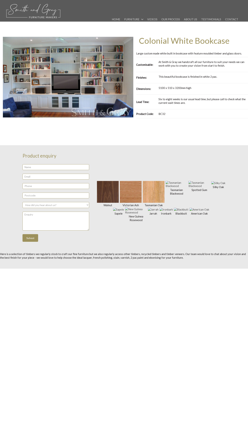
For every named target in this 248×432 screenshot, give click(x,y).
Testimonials (211, 19)
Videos (152, 19)
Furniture (131, 19)
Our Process (170, 19)
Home (116, 19)
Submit (30, 238)
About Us (190, 19)
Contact (231, 19)
